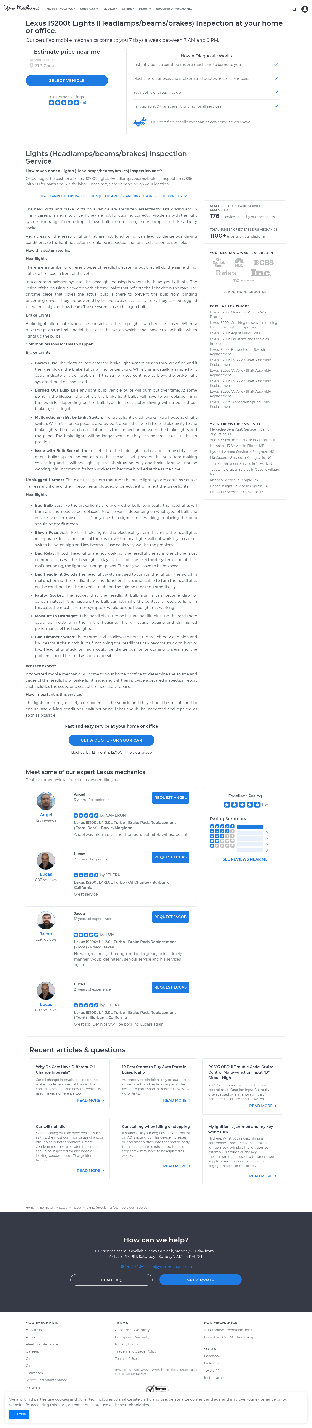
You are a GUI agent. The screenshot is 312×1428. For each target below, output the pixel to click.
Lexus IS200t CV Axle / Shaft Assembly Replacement (240, 362)
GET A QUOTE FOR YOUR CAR (111, 740)
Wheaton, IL (266, 440)
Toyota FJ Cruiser (224, 469)
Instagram (213, 1377)
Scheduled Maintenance (46, 1380)
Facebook (212, 1356)
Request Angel (170, 797)
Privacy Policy (126, 1344)
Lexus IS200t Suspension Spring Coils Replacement (240, 404)
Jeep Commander (224, 464)
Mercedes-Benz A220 (226, 429)
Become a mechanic (174, 9)
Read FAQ (111, 1280)
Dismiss (19, 1414)
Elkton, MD (256, 446)
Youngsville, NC (259, 458)
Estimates (34, 1373)
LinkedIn (211, 1363)
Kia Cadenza (219, 458)
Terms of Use (126, 1358)
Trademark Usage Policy (135, 1351)
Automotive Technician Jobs (228, 1330)
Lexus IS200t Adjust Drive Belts (235, 333)
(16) (83, 102)
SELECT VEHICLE (67, 80)
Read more (89, 1100)
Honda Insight (221, 486)
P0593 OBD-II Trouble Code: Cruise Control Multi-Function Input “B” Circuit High (240, 1072)
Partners (33, 1387)
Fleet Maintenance (42, 1344)
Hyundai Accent (222, 452)
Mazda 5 (216, 480)
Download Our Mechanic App (229, 1337)
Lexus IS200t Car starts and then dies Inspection (239, 341)
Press (30, 1337)
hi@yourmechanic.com (172, 1266)
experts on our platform (246, 236)
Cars (29, 1365)
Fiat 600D (218, 492)
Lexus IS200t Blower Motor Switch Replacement (237, 352)
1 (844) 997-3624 (134, 1266)
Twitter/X (211, 1370)
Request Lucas (170, 857)
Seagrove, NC (263, 452)
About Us (34, 1330)
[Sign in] (305, 9)
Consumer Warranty (132, 1330)
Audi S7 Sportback (224, 440)
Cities (30, 1358)
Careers (32, 1351)
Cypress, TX (259, 486)
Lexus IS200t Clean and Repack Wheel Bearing (240, 314)
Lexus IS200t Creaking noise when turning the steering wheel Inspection (243, 325)
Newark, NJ (265, 464)
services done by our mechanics (249, 217)
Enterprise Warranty (132, 1337)
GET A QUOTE (200, 1279)
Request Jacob (170, 917)
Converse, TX (253, 492)
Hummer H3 (220, 446)
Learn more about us (245, 291)
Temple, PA (249, 480)
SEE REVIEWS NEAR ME (245, 859)
